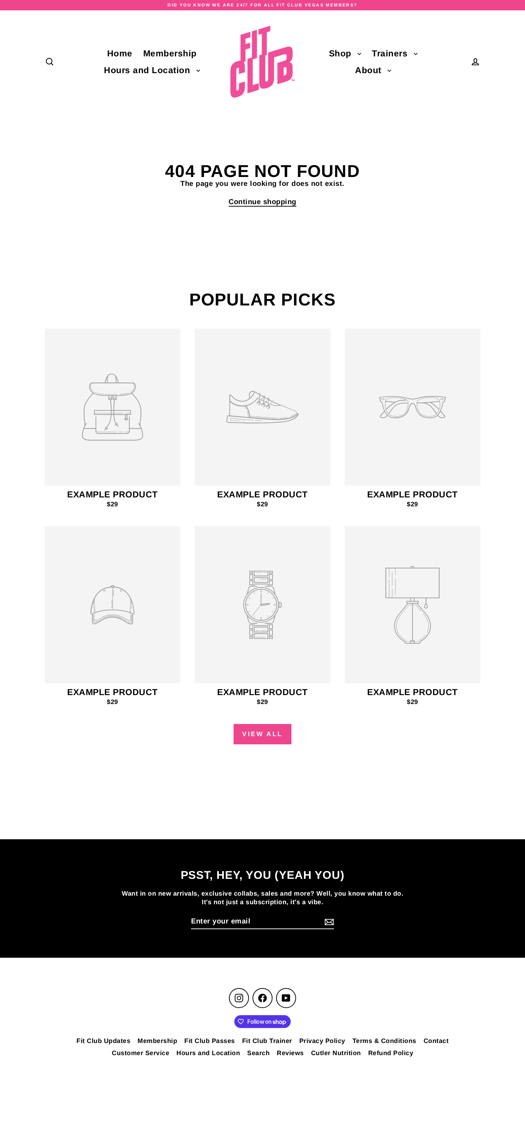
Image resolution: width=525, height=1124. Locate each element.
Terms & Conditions (384, 1040)
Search (258, 1053)
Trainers (391, 53)
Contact (436, 1040)
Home (119, 53)
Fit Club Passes (209, 1040)
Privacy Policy (322, 1040)
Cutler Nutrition (336, 1053)
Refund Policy (391, 1053)
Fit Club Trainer (267, 1040)
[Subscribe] (328, 921)
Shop (341, 53)
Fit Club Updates (103, 1040)
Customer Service (140, 1053)
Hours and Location (148, 70)
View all (262, 734)
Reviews (290, 1053)
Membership (170, 53)
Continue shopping (262, 202)
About (369, 70)
